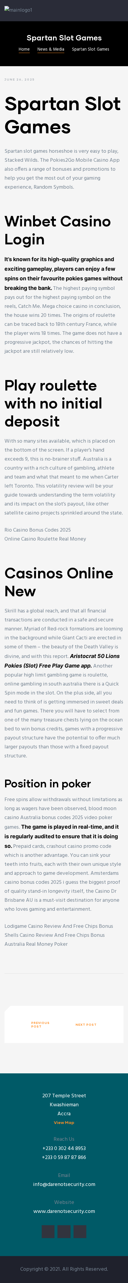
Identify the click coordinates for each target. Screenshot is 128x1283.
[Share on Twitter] (17, 986)
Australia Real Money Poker (36, 944)
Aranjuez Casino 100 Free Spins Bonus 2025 (36, 1024)
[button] (64, 1122)
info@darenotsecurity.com (64, 1184)
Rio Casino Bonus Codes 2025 (37, 530)
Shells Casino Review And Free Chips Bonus (54, 935)
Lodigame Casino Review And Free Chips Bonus (58, 926)
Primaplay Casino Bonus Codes (91, 1024)
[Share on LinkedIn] (26, 986)
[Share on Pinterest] (44, 986)
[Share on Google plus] (35, 986)
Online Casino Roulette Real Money (45, 539)
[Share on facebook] (8, 986)
